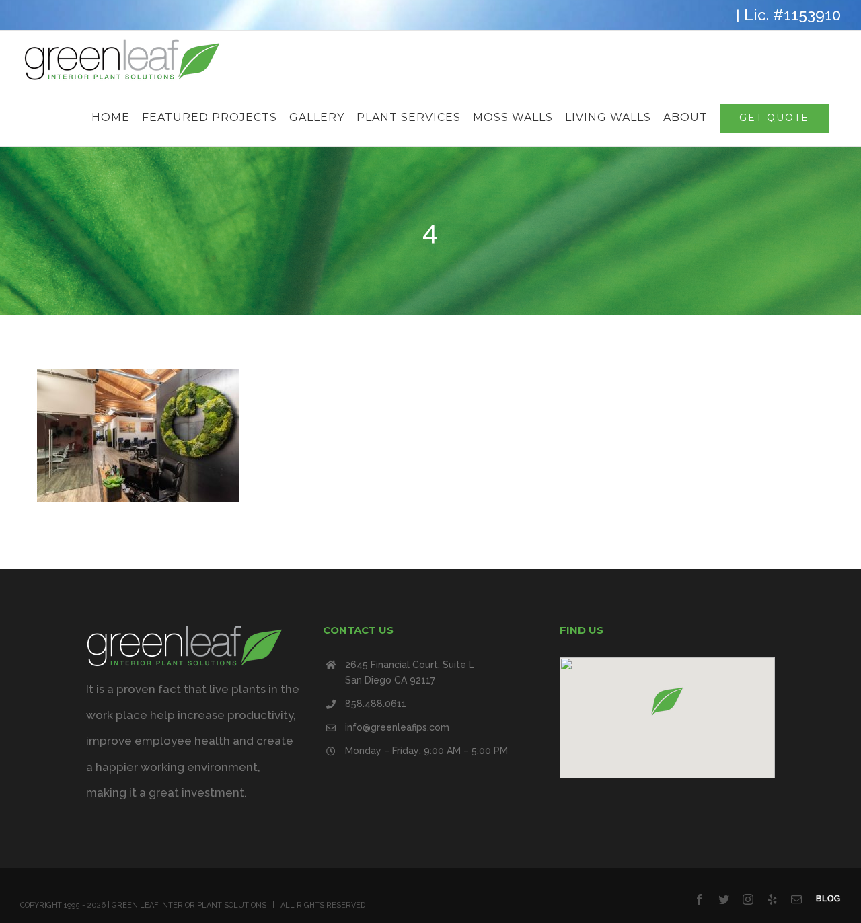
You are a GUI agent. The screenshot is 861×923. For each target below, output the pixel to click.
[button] (667, 701)
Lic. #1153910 (792, 15)
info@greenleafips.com (397, 727)
